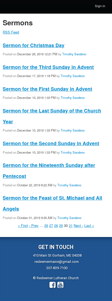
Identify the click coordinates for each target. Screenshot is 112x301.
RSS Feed (11, 32)
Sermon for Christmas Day (33, 45)
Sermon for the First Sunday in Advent (47, 88)
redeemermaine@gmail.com (57, 262)
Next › (78, 225)
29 (61, 225)
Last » (89, 225)
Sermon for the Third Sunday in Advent (48, 66)
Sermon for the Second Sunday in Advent (51, 143)
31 (71, 225)
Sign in (100, 6)
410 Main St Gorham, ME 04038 (57, 255)
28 (56, 225)
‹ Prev (34, 225)
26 (46, 225)
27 (51, 225)
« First (23, 225)
